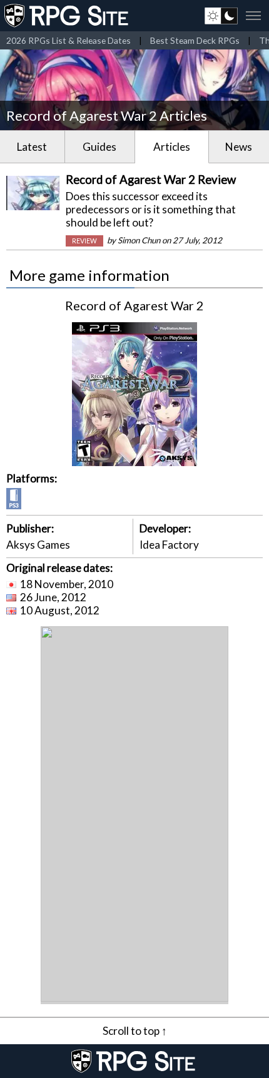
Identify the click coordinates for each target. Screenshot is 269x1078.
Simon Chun (139, 240)
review (84, 241)
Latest (32, 146)
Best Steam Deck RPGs (195, 40)
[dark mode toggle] (221, 15)
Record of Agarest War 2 (134, 305)
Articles (171, 146)
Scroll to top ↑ (135, 1030)
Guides (99, 146)
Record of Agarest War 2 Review (151, 179)
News (238, 146)
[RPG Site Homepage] (67, 15)
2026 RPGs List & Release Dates (68, 40)
